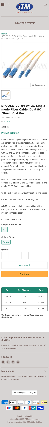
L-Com (7, 121)
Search (19, 416)
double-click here (15, 345)
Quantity (4, 250)
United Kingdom (23, 393)
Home (4, 34)
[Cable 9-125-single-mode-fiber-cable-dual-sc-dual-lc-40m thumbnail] (5, 95)
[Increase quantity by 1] (25, 255)
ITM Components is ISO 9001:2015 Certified (24, 422)
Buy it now (24, 274)
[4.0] (4, 232)
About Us (29, 416)
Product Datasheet (10, 133)
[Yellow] (6, 245)
